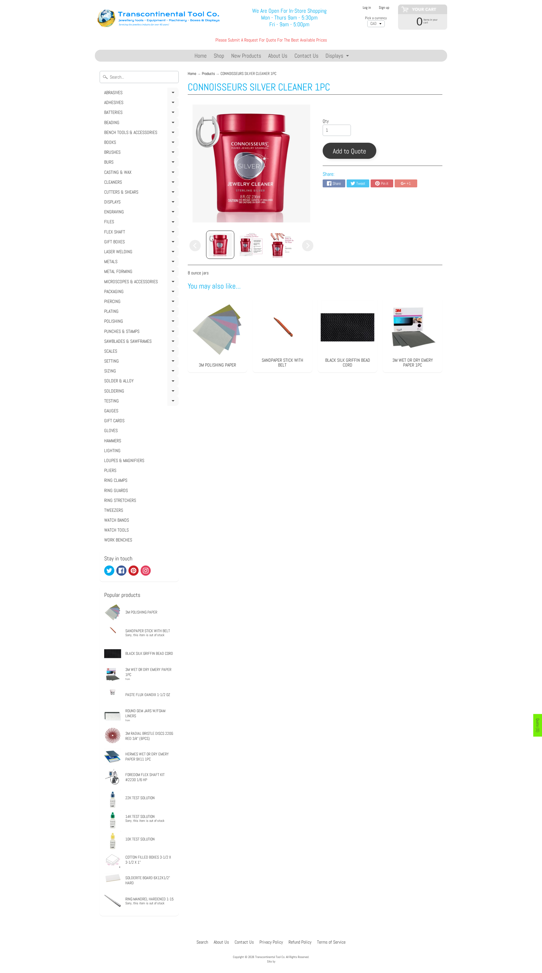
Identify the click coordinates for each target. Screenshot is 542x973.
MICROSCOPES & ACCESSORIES (140, 283)
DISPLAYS (140, 203)
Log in (367, 8)
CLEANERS (140, 183)
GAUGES (111, 411)
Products (208, 73)
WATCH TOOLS (116, 530)
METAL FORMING (140, 272)
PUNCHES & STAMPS (140, 332)
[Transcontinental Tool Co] (159, 17)
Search (202, 942)
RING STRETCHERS (120, 500)
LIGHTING (112, 451)
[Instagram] (146, 570)
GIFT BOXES (140, 243)
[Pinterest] (133, 570)
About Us (277, 55)
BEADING (140, 123)
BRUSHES (140, 153)
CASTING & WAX (140, 173)
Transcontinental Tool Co (270, 957)
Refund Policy (300, 942)
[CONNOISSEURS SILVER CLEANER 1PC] (220, 245)
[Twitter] (109, 570)
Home (200, 55)
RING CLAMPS (115, 480)
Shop (219, 55)
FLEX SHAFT (140, 233)
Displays (337, 56)
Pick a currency (376, 18)
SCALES (140, 352)
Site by (271, 961)
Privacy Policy (271, 942)
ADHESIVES (140, 103)
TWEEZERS (113, 510)
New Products (246, 55)
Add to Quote (349, 151)
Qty (326, 121)
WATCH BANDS (116, 520)
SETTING (140, 362)
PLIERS (110, 470)
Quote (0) (537, 725)
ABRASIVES (140, 93)
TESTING (140, 402)
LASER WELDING (140, 253)
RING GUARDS (116, 490)
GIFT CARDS (114, 421)
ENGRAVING (140, 213)
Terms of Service (331, 942)
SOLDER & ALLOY (140, 382)
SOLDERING (140, 392)
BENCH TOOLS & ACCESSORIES (140, 133)
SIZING (140, 372)
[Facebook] (121, 570)
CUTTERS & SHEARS (140, 193)
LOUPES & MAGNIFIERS (124, 460)
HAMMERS (112, 441)
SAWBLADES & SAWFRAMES (140, 342)
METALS (140, 262)
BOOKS (140, 143)
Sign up (384, 8)
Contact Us (306, 55)
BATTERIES (140, 113)
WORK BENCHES (118, 540)
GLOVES (111, 431)
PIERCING (140, 302)
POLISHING (140, 322)
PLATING (140, 312)
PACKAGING (140, 292)
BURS (140, 163)
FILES (140, 223)
